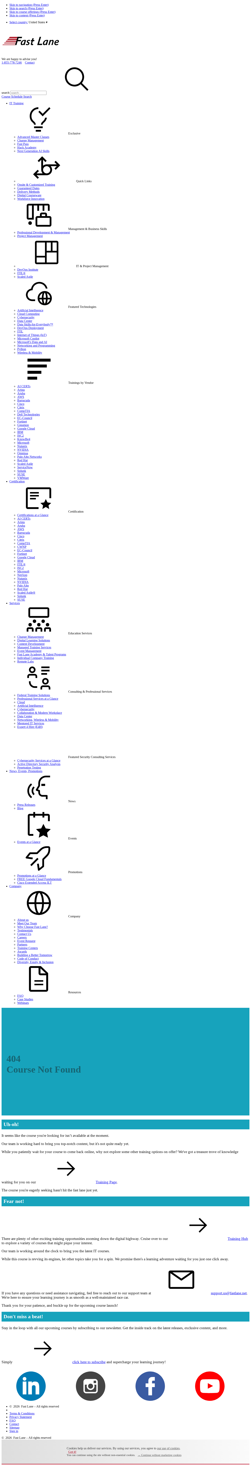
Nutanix (22, 446)
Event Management (29, 651)
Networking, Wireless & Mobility (38, 719)
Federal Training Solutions (33, 695)
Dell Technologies (28, 414)
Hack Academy (26, 147)
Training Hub (238, 1239)
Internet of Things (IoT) (32, 335)
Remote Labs (25, 661)
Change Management (30, 140)
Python (21, 349)
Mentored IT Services (30, 723)
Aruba (21, 393)
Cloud (21, 702)
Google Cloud (26, 428)
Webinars (23, 1002)
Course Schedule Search (17, 96)
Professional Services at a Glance (37, 698)
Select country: (18, 22)
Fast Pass (23, 144)
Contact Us (24, 934)
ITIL (20, 331)
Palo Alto (23, 585)
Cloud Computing (28, 314)
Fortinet (22, 421)
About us (23, 919)
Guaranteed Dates (28, 188)
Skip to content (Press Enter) (27, 15)
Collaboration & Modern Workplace (39, 712)
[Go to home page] (31, 55)
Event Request (26, 941)
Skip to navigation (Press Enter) (29, 4)
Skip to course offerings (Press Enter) (32, 12)
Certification (17, 481)
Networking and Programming (36, 345)
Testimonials (25, 930)
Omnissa (22, 453)
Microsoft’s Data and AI (32, 342)
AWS (20, 397)
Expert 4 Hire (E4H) (30, 726)
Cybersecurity (26, 317)
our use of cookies (168, 1448)
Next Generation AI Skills (33, 151)
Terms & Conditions (22, 1413)
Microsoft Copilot (28, 338)
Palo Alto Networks (29, 456)
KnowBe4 (23, 439)
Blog (20, 808)
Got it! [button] (72, 1451)
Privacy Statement (20, 1417)
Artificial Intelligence (30, 310)
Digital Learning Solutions (33, 640)
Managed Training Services (34, 647)
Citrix (20, 407)
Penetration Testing (29, 767)
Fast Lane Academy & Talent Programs (41, 654)
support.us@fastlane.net (229, 1293)
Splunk (21, 470)
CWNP (21, 546)
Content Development (31, 644)
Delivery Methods (28, 191)
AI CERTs (23, 386)
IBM (20, 432)
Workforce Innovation (31, 198)
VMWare (23, 478)
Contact (30, 62)
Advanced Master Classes (33, 137)
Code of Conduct (28, 958)
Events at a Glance (28, 842)
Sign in (13, 1431)
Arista (21, 389)
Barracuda (23, 400)
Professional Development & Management (43, 232)
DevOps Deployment (30, 328)
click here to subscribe (88, 1362)
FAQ (20, 995)
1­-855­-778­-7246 (12, 62)
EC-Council (24, 418)
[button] (38, 22)
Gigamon (23, 425)
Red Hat (22, 460)
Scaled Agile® (26, 592)
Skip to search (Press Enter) (26, 8)
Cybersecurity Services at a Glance (38, 760)
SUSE (21, 474)
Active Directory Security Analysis (38, 764)
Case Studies (25, 999)
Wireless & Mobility (29, 352)
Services (14, 603)
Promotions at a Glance (31, 875)
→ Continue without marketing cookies (159, 1455)
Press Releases (26, 804)
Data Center (24, 321)
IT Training (16, 103)
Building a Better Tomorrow (34, 955)
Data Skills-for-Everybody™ (35, 324)
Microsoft (23, 442)
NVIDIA (23, 449)
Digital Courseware (29, 195)
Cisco (20, 404)
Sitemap (14, 1427)
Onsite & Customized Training (36, 184)
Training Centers (27, 948)
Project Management (30, 236)
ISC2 (20, 435)
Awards (22, 951)
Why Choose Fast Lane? (32, 927)
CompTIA (23, 411)
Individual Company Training (35, 658)
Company (15, 886)
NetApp (22, 575)
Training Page (106, 1182)
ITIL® (21, 273)
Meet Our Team (27, 923)
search (5, 92)
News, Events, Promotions (25, 771)
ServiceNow (25, 467)
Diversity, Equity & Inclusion (35, 962)
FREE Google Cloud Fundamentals (39, 879)
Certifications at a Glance (32, 515)
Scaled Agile (25, 276)
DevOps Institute (27, 269)
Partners (22, 944)
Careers (22, 937)
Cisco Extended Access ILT (34, 882)
